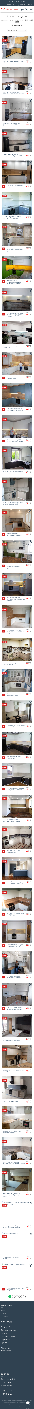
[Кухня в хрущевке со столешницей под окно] (17, 962)
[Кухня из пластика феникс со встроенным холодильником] (17, 1025)
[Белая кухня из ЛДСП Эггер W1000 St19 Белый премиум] (17, 426)
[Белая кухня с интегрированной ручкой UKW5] (17, 332)
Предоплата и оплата (8, 1330)
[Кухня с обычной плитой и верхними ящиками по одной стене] (17, 1148)
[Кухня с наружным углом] (17, 1087)
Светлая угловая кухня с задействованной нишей (14, 1008)
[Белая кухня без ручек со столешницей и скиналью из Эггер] (17, 616)
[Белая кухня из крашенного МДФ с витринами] (17, 680)
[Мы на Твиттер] (6, 1394)
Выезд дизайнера (7, 1327)
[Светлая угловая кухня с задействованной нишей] (17, 994)
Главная (4, 20)
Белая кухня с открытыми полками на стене (13, 1070)
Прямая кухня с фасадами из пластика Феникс (16, 726)
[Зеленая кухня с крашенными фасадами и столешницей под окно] (17, 267)
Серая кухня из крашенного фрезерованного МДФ (11, 124)
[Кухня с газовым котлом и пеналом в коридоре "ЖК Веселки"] (17, 299)
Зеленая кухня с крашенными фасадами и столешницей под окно (14, 282)
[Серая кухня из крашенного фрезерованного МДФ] (17, 109)
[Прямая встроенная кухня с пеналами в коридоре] (17, 931)
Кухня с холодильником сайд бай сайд (14, 757)
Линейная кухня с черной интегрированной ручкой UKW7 (12, 155)
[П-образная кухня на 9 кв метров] (17, 172)
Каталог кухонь (16, 20)
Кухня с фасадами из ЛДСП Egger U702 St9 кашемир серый (13, 503)
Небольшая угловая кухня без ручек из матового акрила (12, 217)
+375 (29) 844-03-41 (7, 1385)
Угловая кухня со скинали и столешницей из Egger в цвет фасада (12, 1195)
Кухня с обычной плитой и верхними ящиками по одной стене (14, 1163)
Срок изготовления (8, 1336)
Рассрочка (4, 1333)
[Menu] (31, 9)
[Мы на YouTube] (8, 1394)
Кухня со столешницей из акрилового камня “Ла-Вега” (11, 820)
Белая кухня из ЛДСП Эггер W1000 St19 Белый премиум (15, 440)
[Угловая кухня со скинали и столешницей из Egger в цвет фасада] (17, 1179)
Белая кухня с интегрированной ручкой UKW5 (12, 346)
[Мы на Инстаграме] (4, 1394)
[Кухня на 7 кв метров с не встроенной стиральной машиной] (17, 78)
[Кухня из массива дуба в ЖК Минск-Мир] (17, 47)
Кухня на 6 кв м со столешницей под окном (13, 472)
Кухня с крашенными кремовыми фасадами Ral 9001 (15, 249)
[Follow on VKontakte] (11, 1394)
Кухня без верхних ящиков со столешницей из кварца (15, 882)
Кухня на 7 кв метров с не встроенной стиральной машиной (13, 93)
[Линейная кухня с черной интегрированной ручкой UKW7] (17, 140)
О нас (3, 1310)
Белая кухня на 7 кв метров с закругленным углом (12, 1131)
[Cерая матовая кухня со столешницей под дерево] (17, 395)
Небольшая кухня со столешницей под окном (14, 534)
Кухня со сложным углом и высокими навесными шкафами (15, 566)
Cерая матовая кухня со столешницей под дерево (15, 409)
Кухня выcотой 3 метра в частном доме (15, 377)
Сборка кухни (5, 1340)
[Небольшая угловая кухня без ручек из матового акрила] (17, 203)
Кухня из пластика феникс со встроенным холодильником (11, 1039)
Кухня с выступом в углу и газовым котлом (11, 663)
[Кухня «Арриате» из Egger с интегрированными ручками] (17, 1212)
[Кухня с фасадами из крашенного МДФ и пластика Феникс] (17, 584)
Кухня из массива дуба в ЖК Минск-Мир (13, 61)
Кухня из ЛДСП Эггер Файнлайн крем (13, 851)
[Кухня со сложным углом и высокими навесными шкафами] (17, 551)
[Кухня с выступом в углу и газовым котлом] (17, 649)
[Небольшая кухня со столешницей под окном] (17, 520)
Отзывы (3, 1313)
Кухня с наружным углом (10, 1101)
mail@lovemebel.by (7, 1391)
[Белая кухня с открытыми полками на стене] (17, 1056)
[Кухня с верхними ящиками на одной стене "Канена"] (17, 774)
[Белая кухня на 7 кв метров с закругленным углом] (17, 1117)
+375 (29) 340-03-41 (7, 1382)
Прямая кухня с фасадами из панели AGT (11, 1257)
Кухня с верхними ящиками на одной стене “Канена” (15, 788)
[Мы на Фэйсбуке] (2, 1394)
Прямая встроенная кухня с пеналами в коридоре (15, 945)
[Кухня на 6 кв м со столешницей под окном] (17, 457)
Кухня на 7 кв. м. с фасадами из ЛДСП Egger (15, 914)
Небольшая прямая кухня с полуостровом (15, 1289)
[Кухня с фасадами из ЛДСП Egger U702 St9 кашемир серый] (17, 489)
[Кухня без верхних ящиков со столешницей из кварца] (17, 868)
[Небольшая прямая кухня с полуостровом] (17, 1274)
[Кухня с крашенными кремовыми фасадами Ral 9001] (17, 234)
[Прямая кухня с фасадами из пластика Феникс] (17, 712)
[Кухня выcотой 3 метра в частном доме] (17, 363)
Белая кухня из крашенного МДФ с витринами (15, 694)
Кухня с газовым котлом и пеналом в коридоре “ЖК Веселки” (15, 314)
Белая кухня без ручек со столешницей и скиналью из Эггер (15, 631)
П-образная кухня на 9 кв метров (15, 186)
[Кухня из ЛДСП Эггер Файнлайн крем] (17, 837)
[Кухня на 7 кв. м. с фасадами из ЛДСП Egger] (17, 899)
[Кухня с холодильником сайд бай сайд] (17, 743)
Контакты (4, 1317)
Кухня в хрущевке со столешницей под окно (14, 977)
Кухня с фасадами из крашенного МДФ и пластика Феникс (16, 599)
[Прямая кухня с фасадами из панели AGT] (17, 1243)
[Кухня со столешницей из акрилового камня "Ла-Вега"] (17, 806)
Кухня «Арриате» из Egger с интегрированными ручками (11, 1226)
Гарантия (4, 1343)
